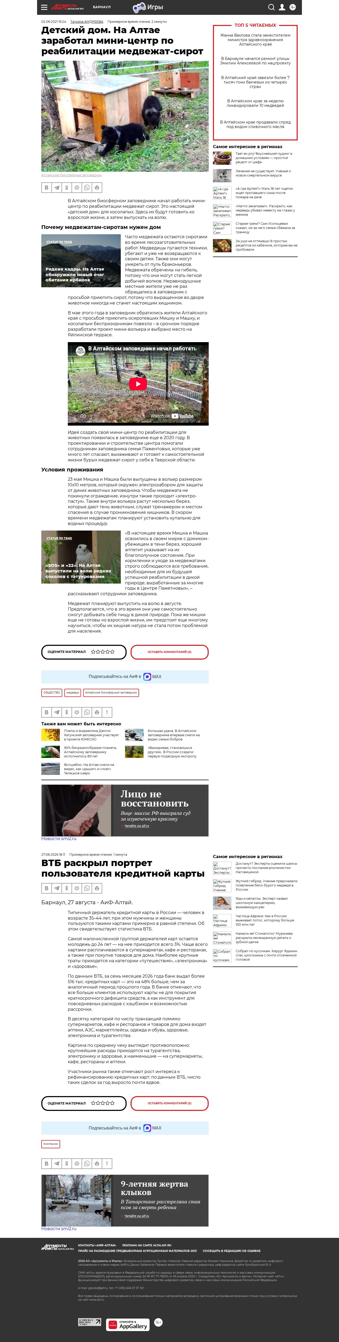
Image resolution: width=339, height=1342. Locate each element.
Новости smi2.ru (59, 838)
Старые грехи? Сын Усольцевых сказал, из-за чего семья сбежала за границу (265, 228)
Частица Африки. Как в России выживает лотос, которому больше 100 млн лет (265, 920)
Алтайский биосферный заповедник (71, 175)
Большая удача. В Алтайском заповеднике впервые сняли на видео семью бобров (174, 735)
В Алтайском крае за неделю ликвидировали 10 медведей (255, 103)
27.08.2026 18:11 (53, 855)
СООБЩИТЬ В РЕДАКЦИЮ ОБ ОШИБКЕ (232, 1251)
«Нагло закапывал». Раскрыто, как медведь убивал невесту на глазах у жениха (265, 210)
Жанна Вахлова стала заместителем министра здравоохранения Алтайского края (255, 40)
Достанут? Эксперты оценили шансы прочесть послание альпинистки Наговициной (266, 868)
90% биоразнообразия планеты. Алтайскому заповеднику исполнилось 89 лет (90, 752)
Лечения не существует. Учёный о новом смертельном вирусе (263, 173)
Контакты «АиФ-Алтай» (97, 1245)
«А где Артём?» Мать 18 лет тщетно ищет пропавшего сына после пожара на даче (264, 193)
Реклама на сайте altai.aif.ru (146, 1245)
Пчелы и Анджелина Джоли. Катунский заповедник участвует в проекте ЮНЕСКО (91, 735)
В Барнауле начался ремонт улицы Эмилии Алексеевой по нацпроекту (255, 60)
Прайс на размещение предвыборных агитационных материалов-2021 (137, 1251)
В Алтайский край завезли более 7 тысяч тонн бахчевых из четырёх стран (255, 82)
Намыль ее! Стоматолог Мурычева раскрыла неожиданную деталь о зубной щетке (264, 938)
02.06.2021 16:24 (53, 22)
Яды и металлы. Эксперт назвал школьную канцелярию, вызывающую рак (262, 903)
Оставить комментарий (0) (169, 652)
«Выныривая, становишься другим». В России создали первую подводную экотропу (172, 752)
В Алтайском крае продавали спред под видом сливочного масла (255, 124)
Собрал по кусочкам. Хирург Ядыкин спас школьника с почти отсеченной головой (266, 955)
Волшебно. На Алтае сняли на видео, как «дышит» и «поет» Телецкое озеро (89, 769)
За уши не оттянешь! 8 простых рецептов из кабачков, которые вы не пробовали (266, 245)
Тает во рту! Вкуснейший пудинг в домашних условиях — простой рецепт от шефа (264, 158)
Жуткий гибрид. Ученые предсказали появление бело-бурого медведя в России (266, 885)
